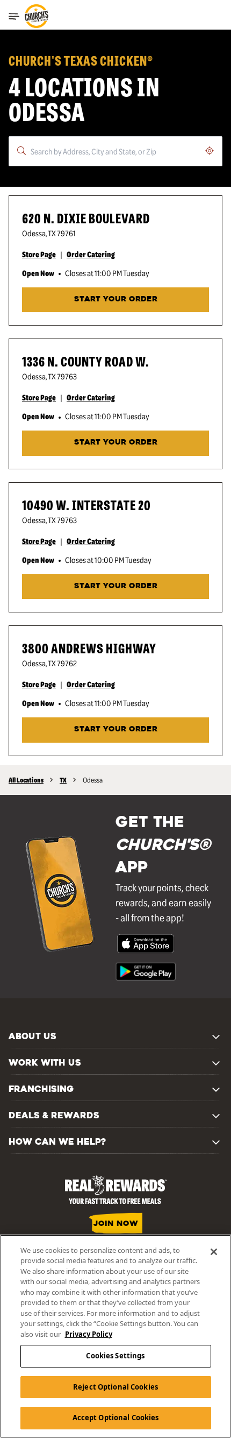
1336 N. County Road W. (85, 360)
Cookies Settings (115, 1356)
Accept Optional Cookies (116, 1417)
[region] (115, 1336)
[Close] (214, 1252)
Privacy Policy (88, 1334)
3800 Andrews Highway (89, 647)
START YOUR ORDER (115, 299)
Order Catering (91, 254)
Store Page (39, 254)
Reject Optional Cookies (115, 1387)
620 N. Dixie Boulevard (86, 217)
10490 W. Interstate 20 (86, 504)
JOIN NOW (115, 1224)
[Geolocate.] (209, 150)
